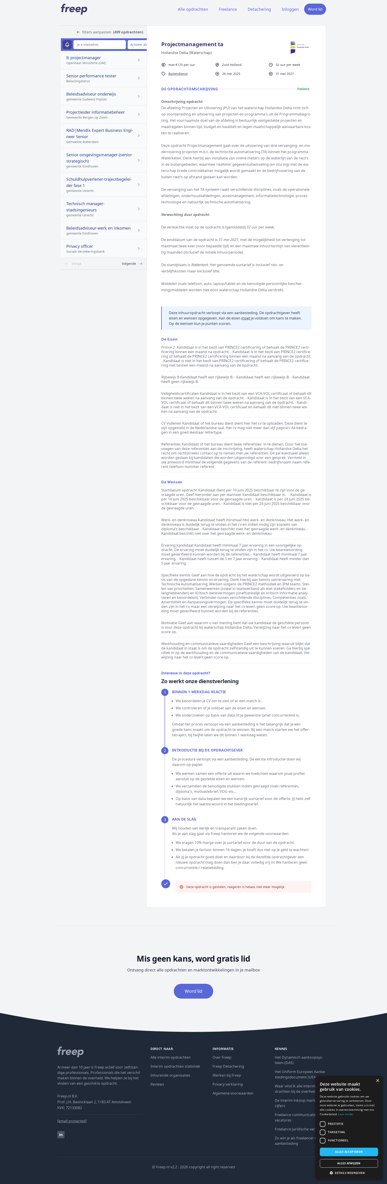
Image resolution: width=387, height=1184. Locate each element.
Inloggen (290, 9)
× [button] (377, 1080)
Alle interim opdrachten (170, 1057)
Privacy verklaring (228, 1084)
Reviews (157, 1084)
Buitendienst (178, 74)
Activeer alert (140, 44)
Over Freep (222, 1057)
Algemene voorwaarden (233, 1093)
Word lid (315, 9)
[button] (349, 1173)
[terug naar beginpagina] (100, 1052)
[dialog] (349, 1128)
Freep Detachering (228, 1066)
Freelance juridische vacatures (300, 1129)
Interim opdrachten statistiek (175, 1066)
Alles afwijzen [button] (349, 1163)
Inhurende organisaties (170, 1075)
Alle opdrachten (193, 9)
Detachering (259, 9)
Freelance (228, 9)
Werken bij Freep (227, 1075)
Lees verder (346, 1114)
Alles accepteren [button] (349, 1152)
